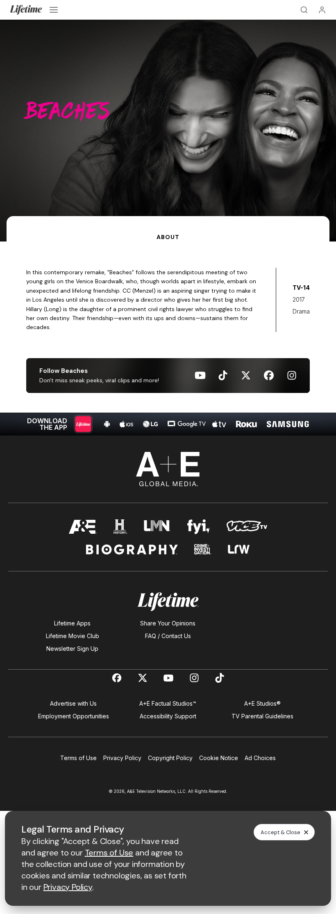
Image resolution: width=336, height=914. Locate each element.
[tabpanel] (168, 338)
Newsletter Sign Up (72, 648)
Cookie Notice (218, 757)
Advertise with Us (73, 703)
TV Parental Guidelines (262, 716)
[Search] (304, 10)
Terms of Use (78, 757)
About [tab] (168, 237)
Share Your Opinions (167, 623)
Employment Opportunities (73, 716)
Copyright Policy (170, 757)
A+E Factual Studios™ (167, 703)
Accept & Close (280, 832)
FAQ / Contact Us (168, 635)
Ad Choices (260, 757)
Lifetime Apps (72, 623)
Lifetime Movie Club (72, 635)
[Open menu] (54, 10)
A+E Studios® (262, 703)
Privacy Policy (122, 757)
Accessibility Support (168, 716)
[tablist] (168, 228)
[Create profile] (322, 10)
